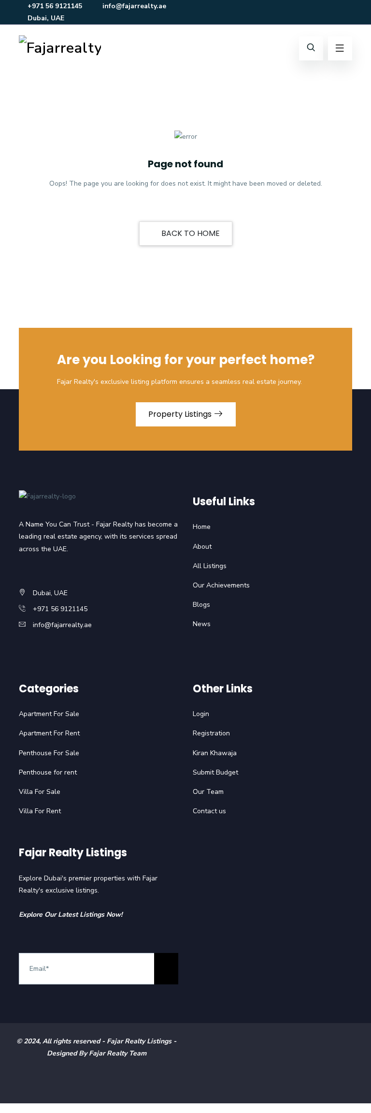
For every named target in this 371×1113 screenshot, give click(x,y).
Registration (211, 733)
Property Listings (181, 414)
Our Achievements (221, 585)
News (202, 624)
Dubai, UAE (46, 18)
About (202, 546)
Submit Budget (215, 772)
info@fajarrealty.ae (134, 6)
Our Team (208, 791)
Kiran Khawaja (215, 753)
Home (202, 526)
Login (201, 713)
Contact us (209, 811)
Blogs (201, 604)
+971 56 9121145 (55, 6)
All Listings (210, 566)
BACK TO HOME (189, 233)
